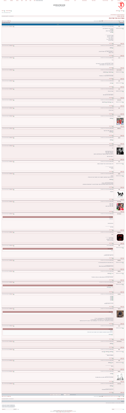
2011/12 (5, 0)
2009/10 (11, 0)
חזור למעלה (122, 43)
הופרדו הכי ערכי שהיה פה (116, 18)
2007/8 (17, 0)
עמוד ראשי (122, 398)
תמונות (125, 0)
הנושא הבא (3, 22)
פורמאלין (118, 398)
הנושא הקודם (8, 22)
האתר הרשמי (93, 0)
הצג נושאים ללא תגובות (120, 14)
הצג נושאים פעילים (113, 14)
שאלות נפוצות (8, 10)
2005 (26, 0)
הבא (2, 396)
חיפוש (3, 10)
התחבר (121, 10)
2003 (34, 0)
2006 (22, 0)
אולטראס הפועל (84, 0)
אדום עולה (118, 0)
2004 (30, 0)
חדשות (112, 0)
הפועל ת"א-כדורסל (105, 0)
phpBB (58, 410)
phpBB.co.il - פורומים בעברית (68, 411)
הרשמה (117, 10)
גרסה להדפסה (121, 22)
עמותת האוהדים (67, 0)
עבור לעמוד (9, 396)
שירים (75, 0)
